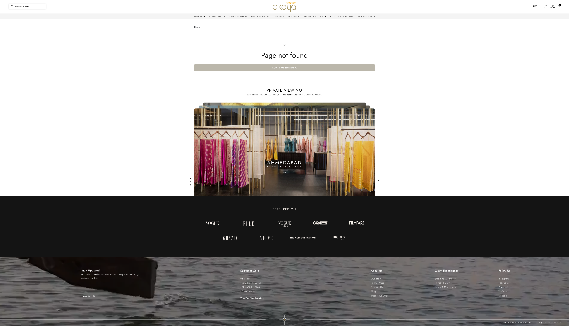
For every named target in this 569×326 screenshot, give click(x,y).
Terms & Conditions (445, 287)
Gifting (293, 16)
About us (376, 271)
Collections (216, 16)
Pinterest (503, 287)
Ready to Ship (237, 16)
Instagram (503, 278)
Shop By (198, 16)
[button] (199, 16)
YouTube (502, 291)
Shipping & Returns (445, 278)
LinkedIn (503, 295)
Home (197, 27)
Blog (373, 291)
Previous (190, 181)
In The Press (377, 283)
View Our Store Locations (252, 298)
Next (378, 181)
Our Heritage (365, 16)
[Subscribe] (135, 295)
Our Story (376, 278)
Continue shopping (284, 67)
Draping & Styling (313, 16)
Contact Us (377, 287)
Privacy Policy (442, 283)
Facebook (503, 283)
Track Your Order (380, 295)
